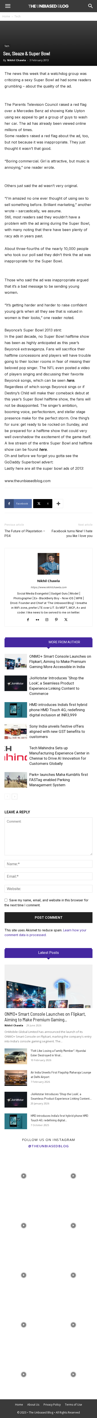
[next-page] (14, 796)
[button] (7, 6)
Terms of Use (73, 1404)
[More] (58, 503)
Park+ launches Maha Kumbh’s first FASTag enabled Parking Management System (58, 779)
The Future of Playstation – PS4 (25, 533)
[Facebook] (29, 620)
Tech (17, 16)
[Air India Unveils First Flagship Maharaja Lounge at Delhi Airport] (16, 1078)
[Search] (90, 6)
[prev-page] (7, 796)
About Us (33, 1404)
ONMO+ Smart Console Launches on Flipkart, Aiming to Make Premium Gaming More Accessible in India (60, 661)
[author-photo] (48, 574)
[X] (67, 620)
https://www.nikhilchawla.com (49, 587)
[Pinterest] (58, 620)
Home (6, 16)
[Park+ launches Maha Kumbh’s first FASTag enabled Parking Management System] (16, 780)
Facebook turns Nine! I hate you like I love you (72, 533)
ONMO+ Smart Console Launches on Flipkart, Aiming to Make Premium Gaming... (45, 1016)
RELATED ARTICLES (31, 642)
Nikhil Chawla (16, 60)
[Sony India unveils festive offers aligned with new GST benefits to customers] (16, 731)
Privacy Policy (52, 1404)
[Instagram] (48, 620)
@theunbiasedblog (48, 1146)
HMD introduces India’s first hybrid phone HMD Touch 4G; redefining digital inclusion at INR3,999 (58, 709)
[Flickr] (39, 620)
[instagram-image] (23, 1174)
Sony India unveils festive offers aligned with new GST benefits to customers (57, 731)
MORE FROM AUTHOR (64, 642)
